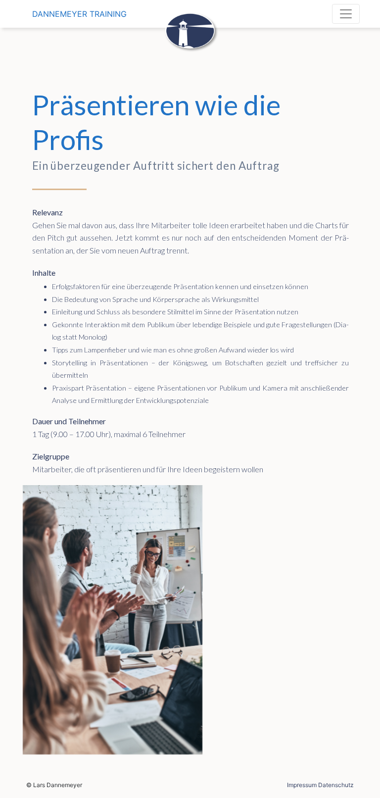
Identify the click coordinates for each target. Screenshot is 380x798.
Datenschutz (336, 785)
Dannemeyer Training (79, 14)
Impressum (302, 785)
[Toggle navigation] (346, 14)
